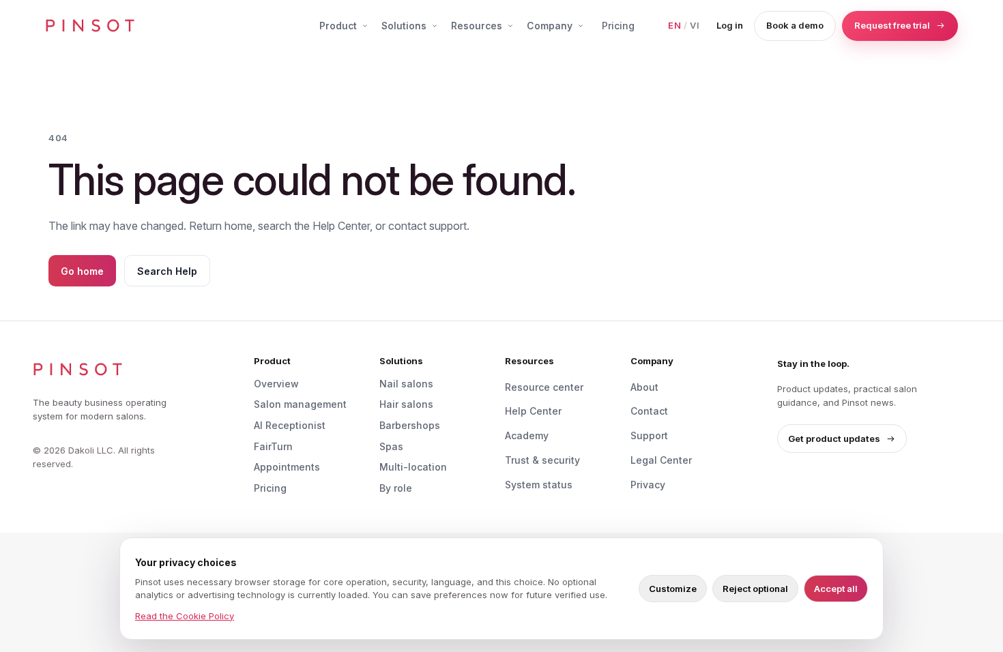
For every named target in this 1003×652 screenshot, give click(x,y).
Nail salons (406, 383)
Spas (391, 446)
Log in (729, 25)
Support (649, 435)
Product (338, 25)
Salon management (300, 404)
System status (538, 484)
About (644, 387)
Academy (527, 435)
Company (549, 25)
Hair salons (406, 404)
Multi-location (413, 467)
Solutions (403, 25)
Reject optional (755, 588)
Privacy (647, 484)
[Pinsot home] (90, 26)
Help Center (533, 411)
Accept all (836, 588)
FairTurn (273, 446)
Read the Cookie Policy (184, 615)
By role (395, 488)
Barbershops (409, 425)
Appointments (287, 467)
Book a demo (795, 25)
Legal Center (661, 460)
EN (675, 25)
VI (695, 25)
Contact (649, 411)
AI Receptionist (289, 425)
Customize (673, 588)
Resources (476, 25)
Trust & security (542, 460)
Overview (276, 383)
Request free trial (892, 25)
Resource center (544, 387)
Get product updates (834, 438)
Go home (82, 271)
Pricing (618, 25)
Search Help (167, 271)
